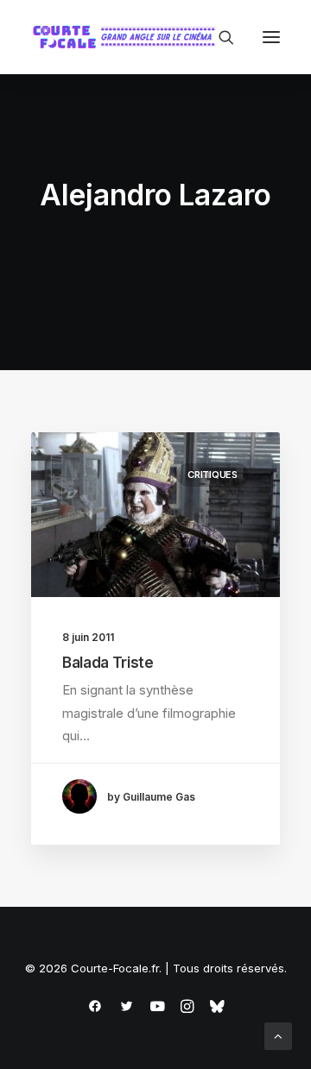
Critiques (212, 474)
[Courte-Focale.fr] (128, 37)
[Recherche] (218, 37)
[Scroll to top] (278, 1035)
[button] (271, 37)
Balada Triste (108, 662)
